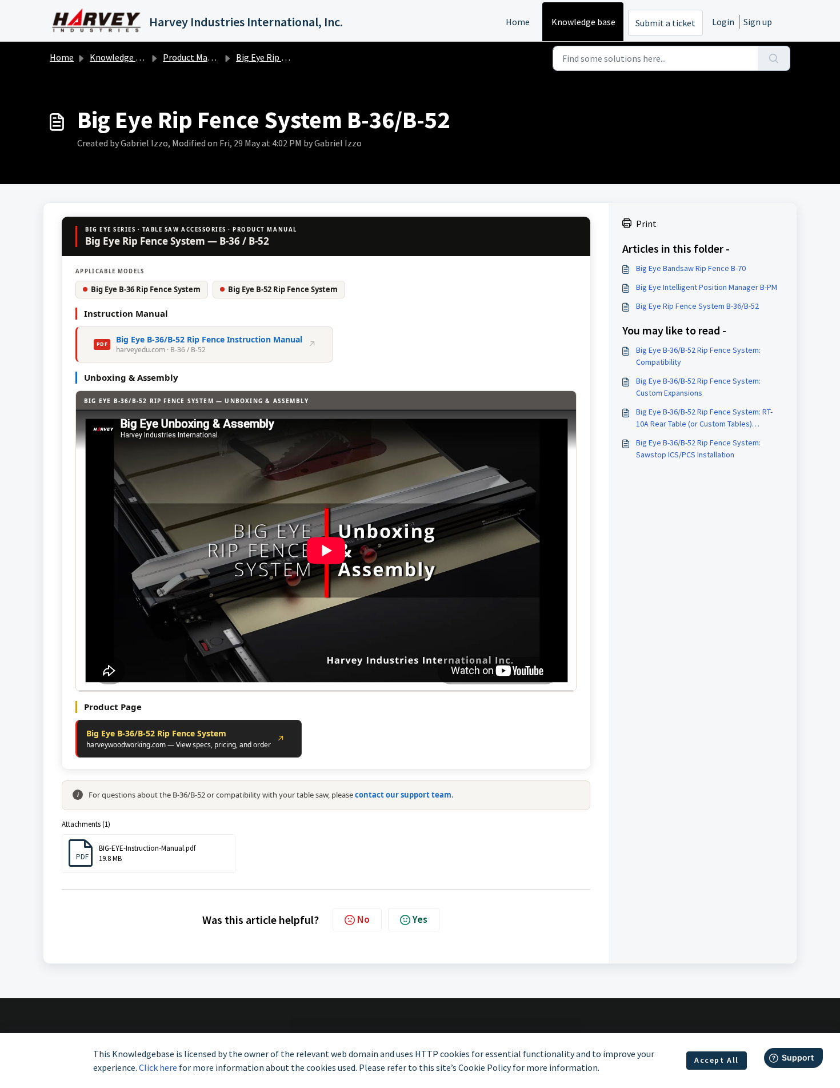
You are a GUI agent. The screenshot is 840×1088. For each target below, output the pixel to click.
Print (646, 223)
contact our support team (403, 795)
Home (518, 21)
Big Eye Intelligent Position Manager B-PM (706, 287)
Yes (420, 919)
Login (723, 21)
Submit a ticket (665, 23)
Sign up (757, 21)
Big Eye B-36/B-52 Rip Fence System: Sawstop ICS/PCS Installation (698, 448)
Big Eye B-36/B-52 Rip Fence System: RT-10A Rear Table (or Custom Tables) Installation (704, 418)
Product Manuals (196, 57)
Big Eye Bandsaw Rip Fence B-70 (691, 268)
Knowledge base (583, 21)
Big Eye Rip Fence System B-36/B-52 (697, 306)
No (363, 919)
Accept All (716, 1060)
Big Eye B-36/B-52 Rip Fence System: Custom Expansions (698, 387)
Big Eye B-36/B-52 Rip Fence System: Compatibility (698, 356)
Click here (158, 1067)
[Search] (774, 58)
